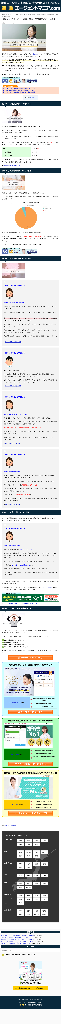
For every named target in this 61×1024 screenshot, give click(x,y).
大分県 (36, 911)
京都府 (28, 883)
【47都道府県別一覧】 (37, 999)
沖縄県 (44, 914)
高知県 (20, 903)
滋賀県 (20, 887)
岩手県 (36, 840)
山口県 (36, 895)
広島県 (20, 895)
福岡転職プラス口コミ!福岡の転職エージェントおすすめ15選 (17, 939)
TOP (19, 999)
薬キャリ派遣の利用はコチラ (11, 165)
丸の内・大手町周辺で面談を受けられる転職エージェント (16, 943)
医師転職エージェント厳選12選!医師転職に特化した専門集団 (17, 935)
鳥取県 (44, 895)
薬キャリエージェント (15, 702)
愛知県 (20, 875)
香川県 (28, 899)
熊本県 (28, 911)
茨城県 (28, 856)
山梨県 (28, 864)
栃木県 (20, 856)
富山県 (20, 867)
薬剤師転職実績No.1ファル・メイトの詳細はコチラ (29, 988)
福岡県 (20, 911)
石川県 (44, 864)
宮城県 (44, 840)
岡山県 (28, 895)
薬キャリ (35, 54)
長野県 (36, 864)
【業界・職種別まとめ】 (27, 999)
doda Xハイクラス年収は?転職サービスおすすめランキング (17, 937)
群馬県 (36, 856)
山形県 (28, 844)
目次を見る (33, 97)
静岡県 (28, 875)
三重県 (44, 875)
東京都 (20, 852)
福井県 (28, 867)
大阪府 (20, 883)
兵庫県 (44, 883)
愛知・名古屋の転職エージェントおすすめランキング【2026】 (18, 941)
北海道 (20, 840)
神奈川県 (28, 852)
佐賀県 (20, 914)
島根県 (20, 899)
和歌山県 (28, 887)
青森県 (28, 840)
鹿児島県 (36, 914)
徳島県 (36, 899)
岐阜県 (36, 875)
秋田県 (20, 844)
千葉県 (36, 852)
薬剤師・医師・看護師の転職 (10, 825)
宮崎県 (44, 911)
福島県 (36, 844)
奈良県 (36, 883)
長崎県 (28, 914)
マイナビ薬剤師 (47, 587)
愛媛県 (44, 899)
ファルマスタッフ (14, 804)
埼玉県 (44, 852)
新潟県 (20, 864)
